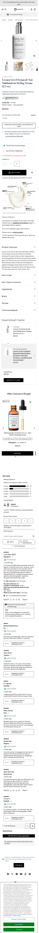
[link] (31, 9)
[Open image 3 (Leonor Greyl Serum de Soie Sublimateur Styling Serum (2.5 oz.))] (29, 66)
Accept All (19, 929)
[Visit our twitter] (12, 874)
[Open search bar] (5, 9)
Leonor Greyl (19, 20)
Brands (10, 20)
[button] (18, 98)
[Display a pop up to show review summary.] (25, 443)
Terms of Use (16, 915)
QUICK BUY (17, 453)
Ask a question (18, 105)
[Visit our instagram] (17, 874)
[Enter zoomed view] (34, 56)
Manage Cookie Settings (19, 919)
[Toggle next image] (36, 40)
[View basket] (34, 9)
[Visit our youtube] (21, 874)
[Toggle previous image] (1, 40)
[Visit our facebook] (8, 874)
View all (33, 115)
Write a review (7, 105)
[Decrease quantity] (5, 163)
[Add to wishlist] (32, 172)
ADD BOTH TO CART (13, 380)
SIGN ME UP (18, 865)
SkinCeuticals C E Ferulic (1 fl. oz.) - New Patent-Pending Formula (17, 434)
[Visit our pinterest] (30, 874)
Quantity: (6, 159)
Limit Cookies (19, 924)
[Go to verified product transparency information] (10, 98)
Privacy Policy (7, 915)
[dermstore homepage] (18, 9)
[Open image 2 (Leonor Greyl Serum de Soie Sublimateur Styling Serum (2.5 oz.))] (18, 66)
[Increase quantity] (17, 163)
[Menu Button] (2, 9)
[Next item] (34, 428)
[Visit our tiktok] (25, 874)
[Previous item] (3, 428)
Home (4, 20)
